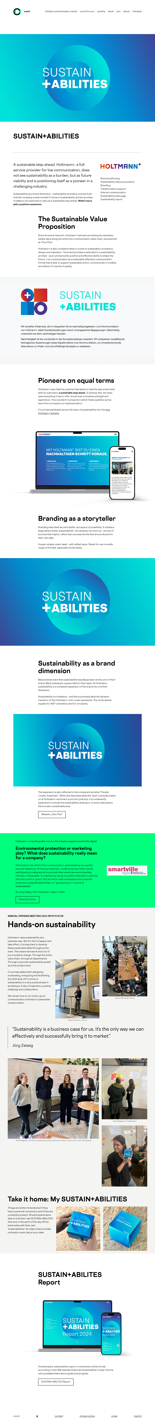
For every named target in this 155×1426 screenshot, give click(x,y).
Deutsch (137, 12)
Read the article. (27, 900)
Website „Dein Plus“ (51, 815)
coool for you (87, 12)
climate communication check (61, 12)
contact (59, 1416)
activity (101, 12)
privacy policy (87, 1416)
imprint (138, 1416)
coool (27, 12)
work (111, 12)
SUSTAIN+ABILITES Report (55, 1382)
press (114, 1416)
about (126, 12)
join (118, 12)
